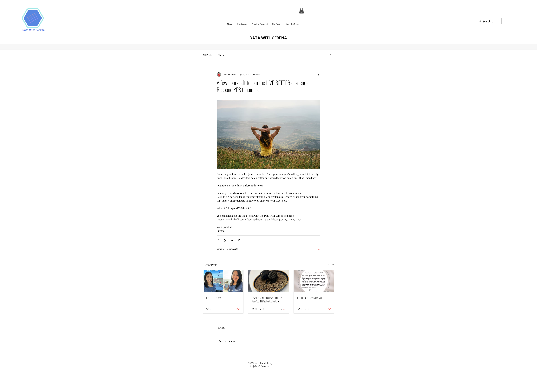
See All (331, 264)
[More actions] (318, 74)
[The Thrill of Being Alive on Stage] (314, 281)
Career (222, 55)
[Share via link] (238, 240)
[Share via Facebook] (218, 240)
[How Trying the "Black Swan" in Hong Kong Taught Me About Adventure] (268, 281)
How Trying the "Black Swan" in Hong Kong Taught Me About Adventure (267, 299)
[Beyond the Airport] (223, 281)
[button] (301, 11)
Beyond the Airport (214, 298)
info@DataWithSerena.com (260, 366)
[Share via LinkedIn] (231, 240)
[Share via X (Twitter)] (225, 240)
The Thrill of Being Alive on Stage (310, 298)
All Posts (207, 55)
